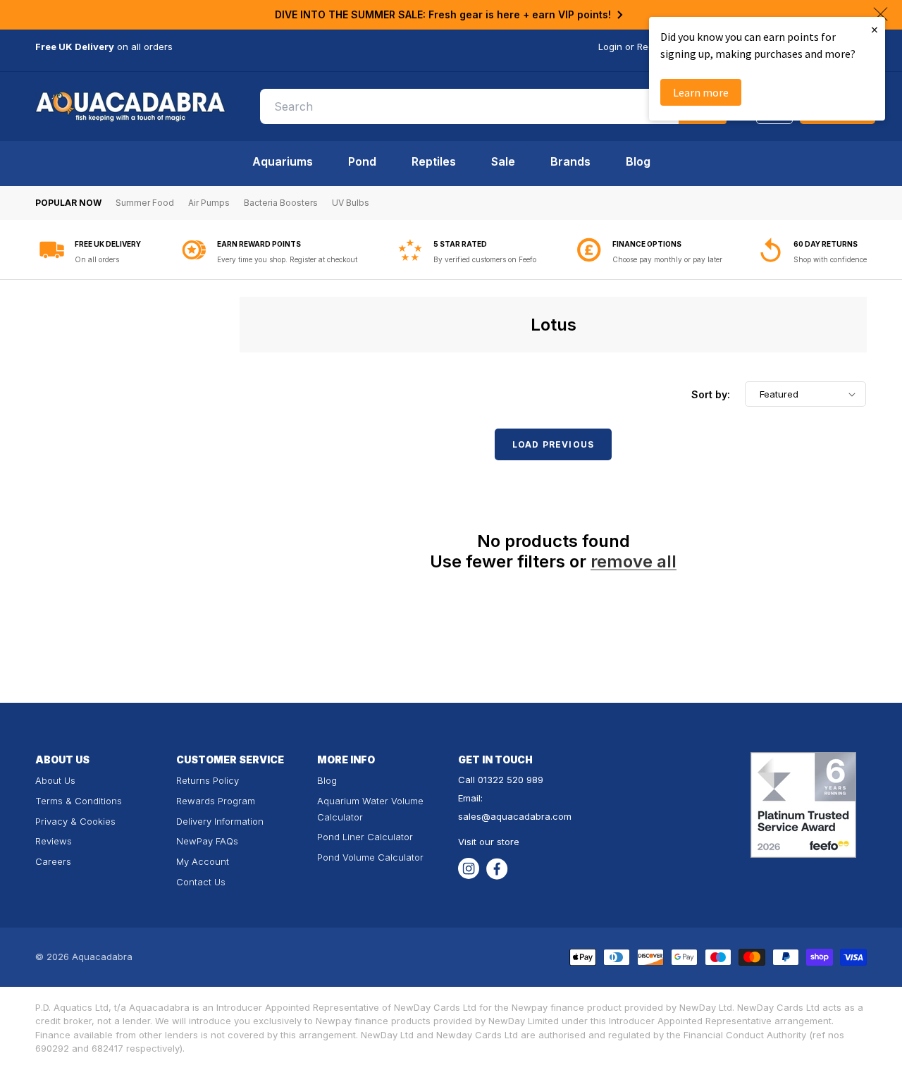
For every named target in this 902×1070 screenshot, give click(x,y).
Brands (570, 161)
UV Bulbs (350, 202)
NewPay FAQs (207, 841)
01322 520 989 (510, 779)
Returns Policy (207, 780)
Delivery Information (220, 821)
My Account (202, 861)
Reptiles (434, 161)
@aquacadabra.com (526, 816)
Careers (53, 861)
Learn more (701, 92)
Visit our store (488, 841)
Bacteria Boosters (281, 202)
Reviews (53, 841)
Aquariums (282, 161)
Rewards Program (215, 800)
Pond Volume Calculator (370, 857)
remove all (633, 561)
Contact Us (201, 881)
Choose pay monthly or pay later (667, 259)
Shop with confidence (830, 259)
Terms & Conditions (78, 800)
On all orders (97, 259)
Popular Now (68, 202)
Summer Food (145, 202)
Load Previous (553, 444)
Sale (503, 161)
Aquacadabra (102, 956)
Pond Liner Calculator (365, 836)
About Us (55, 780)
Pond (362, 161)
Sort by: (710, 394)
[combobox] (493, 106)
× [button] (874, 29)
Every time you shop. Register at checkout (287, 259)
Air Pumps (209, 202)
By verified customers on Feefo (484, 259)
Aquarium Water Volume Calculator (370, 809)
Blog (638, 161)
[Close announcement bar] (880, 14)
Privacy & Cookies (75, 821)
